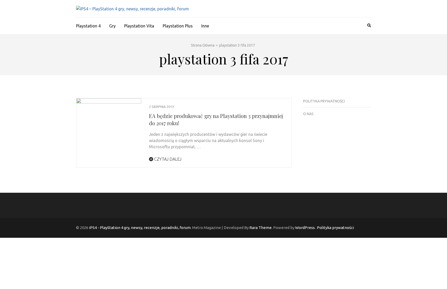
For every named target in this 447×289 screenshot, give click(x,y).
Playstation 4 (88, 26)
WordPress (305, 227)
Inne (205, 26)
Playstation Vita (139, 26)
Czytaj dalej (167, 159)
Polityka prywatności (324, 101)
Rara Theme (260, 227)
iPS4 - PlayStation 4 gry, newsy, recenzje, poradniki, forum (140, 227)
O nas (308, 114)
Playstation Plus (178, 26)
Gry (112, 26)
